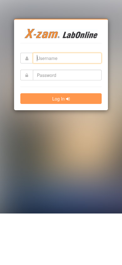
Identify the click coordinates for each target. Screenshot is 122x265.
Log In (59, 98)
